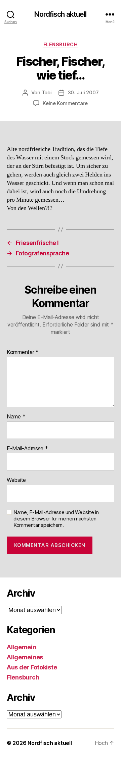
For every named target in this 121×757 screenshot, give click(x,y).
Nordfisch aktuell (60, 14)
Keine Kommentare (65, 103)
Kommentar (23, 352)
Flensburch (60, 44)
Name (16, 417)
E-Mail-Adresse (27, 449)
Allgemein (21, 647)
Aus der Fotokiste (32, 667)
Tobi (47, 92)
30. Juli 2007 (83, 92)
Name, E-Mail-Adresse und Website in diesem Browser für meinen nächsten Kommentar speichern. (56, 518)
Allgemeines (25, 657)
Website (16, 480)
